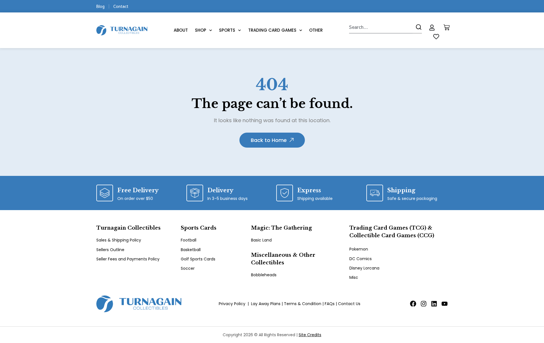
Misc (353, 277)
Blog (100, 6)
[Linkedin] (434, 304)
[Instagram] (423, 304)
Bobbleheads (264, 275)
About (181, 30)
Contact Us (349, 304)
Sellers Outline (110, 250)
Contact (120, 6)
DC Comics (360, 259)
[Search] (417, 27)
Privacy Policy (232, 304)
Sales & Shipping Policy (118, 240)
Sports (227, 30)
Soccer (188, 268)
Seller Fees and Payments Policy (128, 259)
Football (188, 240)
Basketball (191, 250)
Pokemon (358, 249)
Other (316, 30)
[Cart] (446, 27)
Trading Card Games (272, 30)
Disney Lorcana (364, 268)
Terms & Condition (302, 304)
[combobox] (381, 27)
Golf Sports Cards (198, 259)
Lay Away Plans (265, 304)
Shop (200, 30)
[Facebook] (413, 304)
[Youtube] (444, 304)
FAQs (330, 304)
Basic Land (261, 240)
